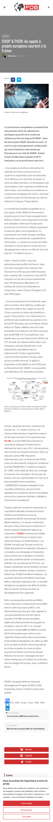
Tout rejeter (26, 817)
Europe (24, 703)
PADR (36, 703)
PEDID (42, 703)
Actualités (5, 36)
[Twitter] (7, 705)
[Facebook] (7, 701)
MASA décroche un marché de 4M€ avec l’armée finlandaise (26, 728)
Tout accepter (26, 803)
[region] (26, 799)
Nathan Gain (11, 56)
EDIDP (17, 703)
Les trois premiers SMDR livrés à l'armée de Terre (23, 716)
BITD (12, 703)
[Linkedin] (7, 708)
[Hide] (7, 713)
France (30, 703)
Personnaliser (26, 810)
